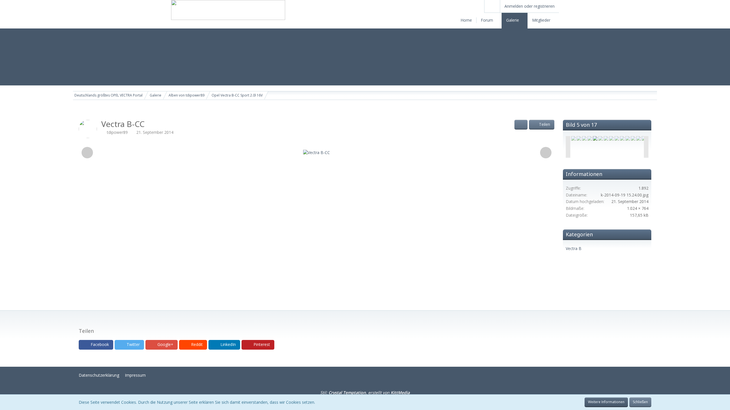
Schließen (640, 401)
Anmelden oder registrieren (529, 6)
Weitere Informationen (606, 401)
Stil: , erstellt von (365, 392)
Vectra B (573, 248)
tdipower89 (117, 132)
